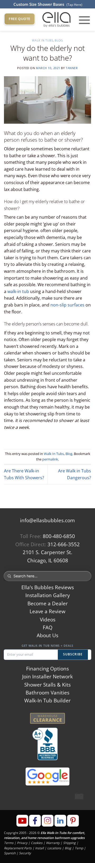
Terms (8, 843)
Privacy (22, 843)
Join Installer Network (47, 676)
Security (25, 853)
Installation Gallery (47, 595)
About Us (47, 635)
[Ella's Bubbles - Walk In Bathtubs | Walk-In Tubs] (56, 19)
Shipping (69, 843)
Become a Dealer (47, 603)
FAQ (48, 627)
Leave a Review (47, 611)
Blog (59, 40)
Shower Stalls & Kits (47, 684)
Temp (79, 848)
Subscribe (73, 654)
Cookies (36, 843)
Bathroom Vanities (47, 692)
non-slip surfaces (67, 305)
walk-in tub (18, 291)
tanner (72, 68)
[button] (84, 19)
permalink (50, 459)
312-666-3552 (64, 544)
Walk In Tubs (42, 40)
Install (39, 848)
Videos (47, 619)
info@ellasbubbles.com (47, 520)
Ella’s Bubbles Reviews (47, 587)
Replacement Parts (18, 848)
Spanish (10, 853)
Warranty (53, 843)
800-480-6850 (59, 536)
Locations (54, 848)
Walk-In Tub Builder (47, 700)
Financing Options (47, 668)
